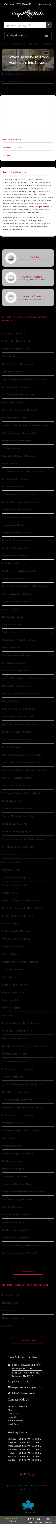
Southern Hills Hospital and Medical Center (25, 425)
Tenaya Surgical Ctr (12, 1076)
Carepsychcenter (11, 1145)
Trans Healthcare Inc (13, 969)
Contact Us (13, 1413)
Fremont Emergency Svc (15, 1038)
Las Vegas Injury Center (14, 417)
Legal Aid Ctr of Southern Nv (17, 548)
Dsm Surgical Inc (11, 647)
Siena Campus (9, 463)
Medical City (9, 1015)
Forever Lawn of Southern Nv (17, 915)
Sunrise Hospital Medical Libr (17, 777)
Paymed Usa (8, 1138)
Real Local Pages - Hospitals (17, 1069)
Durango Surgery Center (15, 823)
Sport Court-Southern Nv (15, 984)
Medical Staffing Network (15, 670)
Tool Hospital (9, 632)
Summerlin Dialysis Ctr (14, 1122)
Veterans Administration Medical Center (24, 1191)
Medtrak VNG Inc (11, 356)
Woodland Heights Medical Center (20, 724)
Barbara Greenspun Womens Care (20, 502)
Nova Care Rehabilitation (15, 1092)
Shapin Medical (10, 954)
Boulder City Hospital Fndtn (17, 341)
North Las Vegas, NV (13, 1318)
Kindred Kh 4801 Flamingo (16, 931)
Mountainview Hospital (14, 555)
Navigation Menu (17, 35)
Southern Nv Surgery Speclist (18, 831)
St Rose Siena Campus (14, 486)
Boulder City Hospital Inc (15, 348)
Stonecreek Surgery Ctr (15, 885)
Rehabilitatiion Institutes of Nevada (21, 1023)
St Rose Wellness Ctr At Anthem (19, 494)
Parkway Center (10, 701)
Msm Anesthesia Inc (13, 1207)
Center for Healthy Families (17, 739)
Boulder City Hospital (13, 333)
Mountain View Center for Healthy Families (25, 1046)
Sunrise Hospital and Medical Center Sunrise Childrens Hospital (28, 770)
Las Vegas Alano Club (13, 663)
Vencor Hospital (10, 977)
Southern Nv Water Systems (17, 731)
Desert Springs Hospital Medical (19, 410)
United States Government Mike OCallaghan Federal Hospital (28, 586)
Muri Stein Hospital (12, 1161)
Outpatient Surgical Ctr (14, 946)
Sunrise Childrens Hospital (16, 578)
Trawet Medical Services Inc (17, 1099)
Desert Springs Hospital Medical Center (23, 908)
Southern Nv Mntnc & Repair (17, 808)
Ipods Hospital (10, 1000)
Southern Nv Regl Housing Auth (18, 571)
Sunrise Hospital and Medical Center (21, 762)
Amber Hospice (10, 609)
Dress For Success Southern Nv (19, 540)
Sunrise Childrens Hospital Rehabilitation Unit (26, 678)
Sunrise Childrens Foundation (18, 816)
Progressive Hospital (13, 992)
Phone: (6, 155)
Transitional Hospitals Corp (16, 1184)
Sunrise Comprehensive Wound (19, 1253)
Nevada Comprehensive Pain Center (21, 693)
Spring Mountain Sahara (14, 1176)
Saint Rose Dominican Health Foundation (24, 379)
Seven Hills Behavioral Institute (19, 456)
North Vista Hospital (13, 402)
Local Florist (14, 1423)
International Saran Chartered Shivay (22, 1107)
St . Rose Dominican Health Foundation (23, 471)
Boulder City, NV (11, 1295)
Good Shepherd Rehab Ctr (16, 1214)
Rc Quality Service (12, 800)
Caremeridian (9, 892)
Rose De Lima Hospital (14, 563)
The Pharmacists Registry (16, 877)
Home (4, 44)
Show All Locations (28, 1340)
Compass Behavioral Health (17, 532)
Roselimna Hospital (12, 371)
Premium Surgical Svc (13, 1222)
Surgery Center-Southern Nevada (20, 961)
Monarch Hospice (11, 747)
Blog (10, 1409)
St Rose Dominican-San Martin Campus (23, 839)
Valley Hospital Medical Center (18, 716)
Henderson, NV (10, 1302)
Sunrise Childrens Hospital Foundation (22, 754)
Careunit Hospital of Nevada (17, 1153)
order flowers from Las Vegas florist (31, 206)
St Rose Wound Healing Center (18, 394)
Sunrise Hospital (11, 862)
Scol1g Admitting (11, 448)
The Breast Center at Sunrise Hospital (22, 793)
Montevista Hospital (13, 617)
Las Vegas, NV (9, 1310)
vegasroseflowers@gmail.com (27, 1387)
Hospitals (12, 1416)
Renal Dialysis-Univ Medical (17, 594)
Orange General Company (16, 938)
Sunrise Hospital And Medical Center (22, 1245)
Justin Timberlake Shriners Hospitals (21, 1084)
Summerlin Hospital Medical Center (21, 1130)
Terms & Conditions (17, 1406)
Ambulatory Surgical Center (17, 1199)
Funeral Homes (15, 1420)
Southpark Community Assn (17, 1030)
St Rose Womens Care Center (18, 517)
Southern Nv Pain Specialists (17, 1237)
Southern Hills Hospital (14, 1230)
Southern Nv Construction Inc (18, 509)
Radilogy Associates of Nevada (19, 708)
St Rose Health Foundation (16, 387)
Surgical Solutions (11, 624)
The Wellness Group (13, 525)
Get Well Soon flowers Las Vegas (24, 188)
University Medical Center (16, 601)
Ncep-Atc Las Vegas (13, 1168)
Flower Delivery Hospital (21, 44)
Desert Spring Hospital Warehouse (20, 900)
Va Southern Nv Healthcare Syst (19, 640)
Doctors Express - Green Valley (19, 433)
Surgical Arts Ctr (11, 869)
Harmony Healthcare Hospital (18, 440)
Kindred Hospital (11, 923)
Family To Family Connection (17, 364)
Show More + (28, 1271)
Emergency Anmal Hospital (16, 655)
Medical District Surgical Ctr (17, 685)
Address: (7, 147)
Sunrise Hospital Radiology (16, 785)
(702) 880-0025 (23, 4)
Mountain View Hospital (15, 1053)
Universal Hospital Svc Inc (16, 854)
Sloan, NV (7, 1325)
